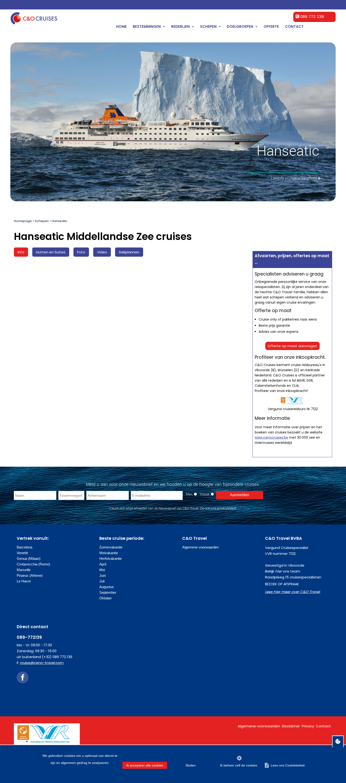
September (107, 592)
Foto (81, 252)
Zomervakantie (110, 547)
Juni (102, 575)
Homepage (23, 221)
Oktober (105, 598)
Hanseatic (59, 221)
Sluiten (190, 765)
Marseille (24, 570)
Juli (102, 581)
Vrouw (204, 494)
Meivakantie (108, 553)
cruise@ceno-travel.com (42, 662)
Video (102, 252)
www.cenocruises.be (271, 437)
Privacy (308, 726)
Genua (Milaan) (28, 558)
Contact (294, 26)
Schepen (42, 221)
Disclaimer (291, 726)
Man (189, 494)
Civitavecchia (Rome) (33, 564)
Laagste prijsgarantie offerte (294, 178)
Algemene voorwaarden (200, 547)
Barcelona (24, 547)
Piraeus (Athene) (30, 575)
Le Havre (24, 581)
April (102, 564)
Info (21, 252)
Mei (102, 570)
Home (121, 26)
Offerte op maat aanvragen (292, 345)
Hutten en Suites (50, 252)
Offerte (271, 26)
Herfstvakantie (110, 558)
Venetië (22, 553)
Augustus (106, 587)
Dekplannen (129, 252)
